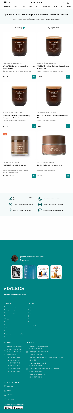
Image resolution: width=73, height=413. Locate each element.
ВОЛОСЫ (7, 6)
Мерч (29, 319)
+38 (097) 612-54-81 (13, 357)
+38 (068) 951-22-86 (13, 368)
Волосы (30, 307)
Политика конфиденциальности (14, 337)
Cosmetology (10, 399)
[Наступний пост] (58, 272)
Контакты (7, 331)
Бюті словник (8, 328)
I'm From (5, 162)
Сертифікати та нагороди (12, 322)
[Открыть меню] (5, 2)
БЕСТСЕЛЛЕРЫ (58, 6)
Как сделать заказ (10, 310)
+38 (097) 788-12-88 (13, 360)
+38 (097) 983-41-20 (13, 363)
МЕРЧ (37, 6)
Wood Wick (6, 63)
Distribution (9, 395)
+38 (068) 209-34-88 (35, 371)
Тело (29, 313)
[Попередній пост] (14, 272)
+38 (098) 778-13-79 (35, 349)
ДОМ (30, 6)
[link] (68, 2)
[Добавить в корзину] (34, 77)
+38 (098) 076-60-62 (35, 377)
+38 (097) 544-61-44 (35, 365)
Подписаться (24, 260)
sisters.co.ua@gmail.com (14, 346)
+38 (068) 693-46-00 (13, 366)
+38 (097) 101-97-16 (35, 360)
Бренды (30, 328)
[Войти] (64, 2)
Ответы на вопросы (10, 313)
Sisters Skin (9, 390)
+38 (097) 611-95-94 (35, 354)
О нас (5, 316)
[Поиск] (9, 2)
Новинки (30, 322)
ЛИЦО (15, 6)
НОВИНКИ (46, 6)
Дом (29, 316)
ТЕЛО (23, 6)
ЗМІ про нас (7, 319)
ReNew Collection (16, 63)
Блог (5, 325)
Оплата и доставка (10, 307)
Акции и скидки (33, 325)
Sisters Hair (9, 386)
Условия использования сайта (13, 334)
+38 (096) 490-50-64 (13, 371)
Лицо (29, 310)
